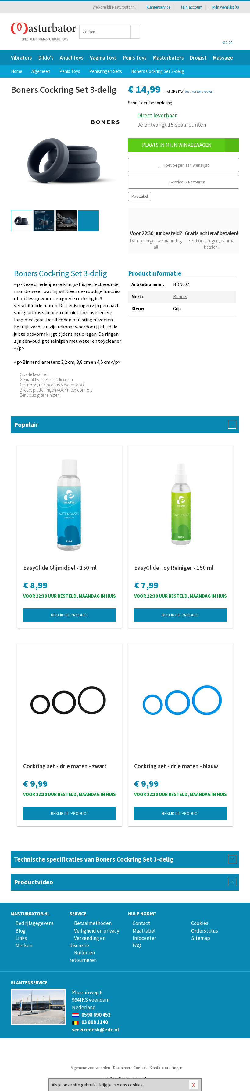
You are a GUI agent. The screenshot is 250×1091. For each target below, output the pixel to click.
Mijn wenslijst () (225, 7)
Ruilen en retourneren (83, 956)
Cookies (199, 923)
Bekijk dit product (69, 615)
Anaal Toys (72, 57)
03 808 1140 (94, 1022)
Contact (141, 923)
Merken (24, 945)
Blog (21, 930)
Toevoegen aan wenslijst (186, 165)
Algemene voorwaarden (90, 1067)
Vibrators (21, 57)
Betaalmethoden (93, 923)
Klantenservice (158, 7)
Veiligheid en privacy (96, 930)
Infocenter (144, 938)
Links (21, 938)
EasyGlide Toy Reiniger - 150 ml (173, 567)
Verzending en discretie (87, 942)
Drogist (198, 57)
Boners (180, 296)
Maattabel (139, 196)
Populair (123, 425)
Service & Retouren (187, 182)
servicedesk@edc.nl (95, 1029)
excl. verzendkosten (199, 91)
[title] (105, 121)
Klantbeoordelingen (166, 1067)
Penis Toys (135, 57)
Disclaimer (121, 1067)
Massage (223, 57)
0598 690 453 (95, 1014)
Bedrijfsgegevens (35, 923)
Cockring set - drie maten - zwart (65, 766)
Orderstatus (204, 930)
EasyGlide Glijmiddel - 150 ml (60, 567)
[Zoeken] (135, 32)
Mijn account (191, 7)
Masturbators (168, 57)
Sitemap (200, 938)
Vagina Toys (103, 57)
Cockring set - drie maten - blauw (176, 766)
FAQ (137, 945)
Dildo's (46, 57)
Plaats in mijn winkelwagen (177, 145)
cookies (135, 1085)
